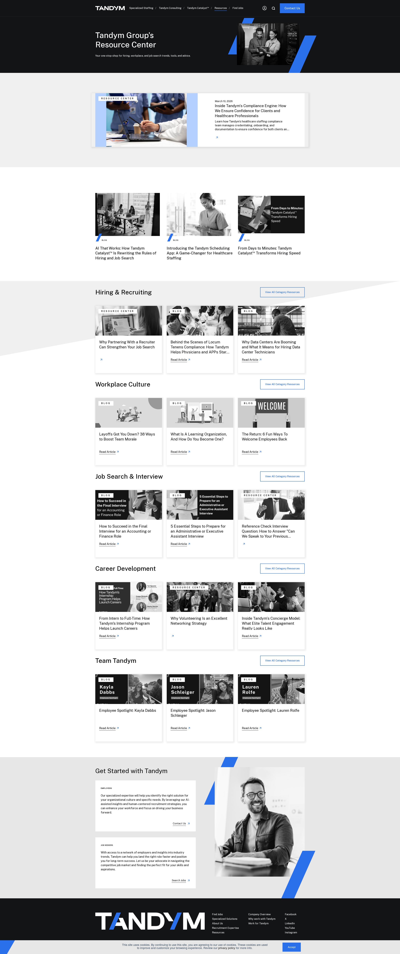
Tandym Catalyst (198, 8)
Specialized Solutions (224, 918)
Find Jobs (237, 8)
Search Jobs (179, 880)
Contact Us (179, 823)
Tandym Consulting (170, 8)
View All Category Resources (282, 292)
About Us (217, 923)
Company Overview (259, 914)
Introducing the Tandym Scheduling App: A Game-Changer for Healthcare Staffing (200, 253)
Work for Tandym (258, 923)
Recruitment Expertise (225, 927)
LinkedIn (290, 923)
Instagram (291, 932)
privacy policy (226, 948)
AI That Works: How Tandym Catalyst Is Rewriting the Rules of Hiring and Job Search (125, 253)
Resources (221, 8)
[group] (200, 120)
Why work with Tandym (261, 918)
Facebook (290, 914)
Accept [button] (291, 947)
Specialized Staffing (141, 8)
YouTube (290, 927)
